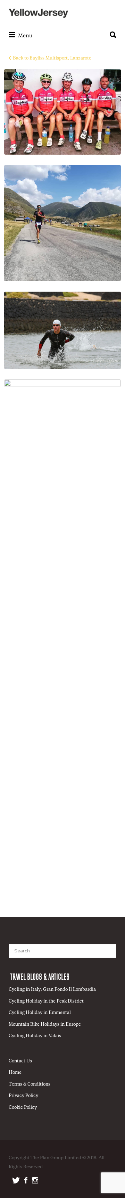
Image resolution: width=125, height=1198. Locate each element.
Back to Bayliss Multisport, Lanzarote (52, 58)
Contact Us (20, 1061)
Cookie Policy (23, 1107)
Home (15, 1072)
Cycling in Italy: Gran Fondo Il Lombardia (52, 989)
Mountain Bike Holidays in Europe (45, 1024)
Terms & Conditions (29, 1084)
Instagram (35, 1180)
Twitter (16, 1180)
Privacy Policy (23, 1096)
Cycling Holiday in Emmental (40, 1012)
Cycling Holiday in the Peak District (46, 1001)
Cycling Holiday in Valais (35, 1036)
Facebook (25, 1180)
